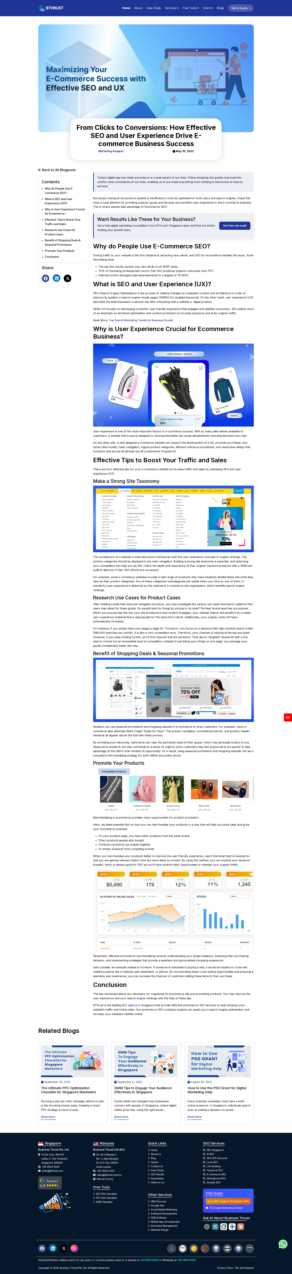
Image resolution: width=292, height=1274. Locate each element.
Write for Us (157, 1182)
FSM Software (159, 1217)
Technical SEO (215, 1170)
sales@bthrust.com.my (109, 1174)
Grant (206, 8)
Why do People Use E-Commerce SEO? (59, 191)
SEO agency (129, 1005)
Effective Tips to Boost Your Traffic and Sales (62, 222)
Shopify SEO (214, 1182)
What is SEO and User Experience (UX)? (58, 201)
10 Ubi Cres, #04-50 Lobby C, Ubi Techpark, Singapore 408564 (54, 1158)
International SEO (216, 1178)
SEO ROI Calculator (106, 1193)
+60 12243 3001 (105, 1170)
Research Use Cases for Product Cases (60, 232)
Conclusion (52, 257)
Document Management (164, 1225)
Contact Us (157, 1166)
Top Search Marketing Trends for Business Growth (141, 320)
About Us (156, 1154)
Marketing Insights (111, 151)
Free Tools (189, 8)
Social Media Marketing (164, 1209)
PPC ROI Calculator (106, 1197)
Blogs (220, 8)
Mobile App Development (165, 1221)
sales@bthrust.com (52, 1170)
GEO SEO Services (217, 1158)
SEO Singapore (215, 1150)
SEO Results (157, 1174)
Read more (48, 1116)
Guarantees (157, 1178)
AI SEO (210, 1154)
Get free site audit (235, 225)
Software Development (164, 1213)
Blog (153, 1158)
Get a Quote (240, 8)
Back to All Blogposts (58, 170)
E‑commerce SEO (216, 1174)
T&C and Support (244, 1267)
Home (126, 8)
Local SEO (212, 1162)
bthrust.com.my (105, 1178)
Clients (154, 1162)
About (138, 8)
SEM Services (158, 1201)
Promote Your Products (59, 250)
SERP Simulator (104, 1201)
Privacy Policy (225, 1267)
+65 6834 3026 (50, 1166)
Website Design (159, 1229)
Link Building (214, 1166)
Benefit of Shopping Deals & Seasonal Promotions (63, 243)
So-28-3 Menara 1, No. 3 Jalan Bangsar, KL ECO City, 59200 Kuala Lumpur (107, 1160)
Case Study (153, 8)
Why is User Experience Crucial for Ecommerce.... (65, 211)
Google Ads (157, 1205)
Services (170, 8)
